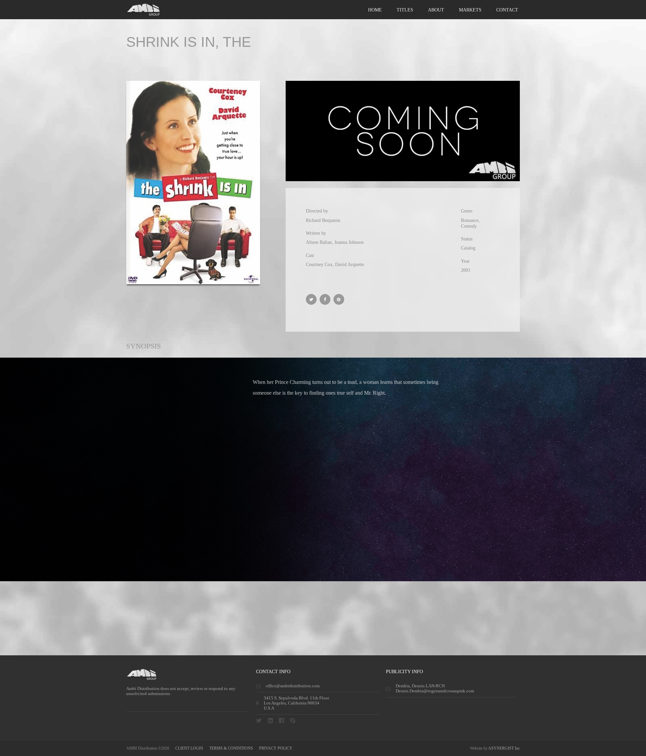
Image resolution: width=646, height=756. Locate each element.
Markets (470, 9)
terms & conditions (231, 748)
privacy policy (275, 748)
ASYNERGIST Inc (504, 748)
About (436, 9)
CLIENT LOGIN (189, 748)
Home (375, 9)
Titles (405, 9)
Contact (507, 9)
